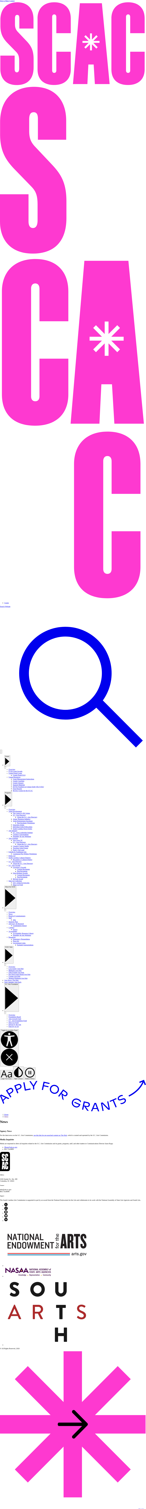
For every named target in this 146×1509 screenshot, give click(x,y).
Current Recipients (23, 869)
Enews (15, 929)
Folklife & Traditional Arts (17, 852)
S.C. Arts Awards (14, 865)
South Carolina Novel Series (22, 829)
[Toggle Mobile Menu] (1, 752)
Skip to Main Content (7, 1)
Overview (12, 769)
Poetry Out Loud (18, 850)
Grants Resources (14, 777)
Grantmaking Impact (20, 926)
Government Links (19, 943)
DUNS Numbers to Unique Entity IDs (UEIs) (28, 787)
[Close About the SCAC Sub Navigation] (5, 910)
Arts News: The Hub (11, 980)
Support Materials (19, 785)
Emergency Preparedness (21, 939)
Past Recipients (22, 871)
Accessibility (13, 931)
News (11, 914)
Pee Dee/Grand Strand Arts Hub (19, 974)
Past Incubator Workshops (26, 823)
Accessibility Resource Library (23, 933)
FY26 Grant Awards (15, 771)
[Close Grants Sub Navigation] (5, 767)
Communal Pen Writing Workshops (25, 854)
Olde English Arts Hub (16, 972)
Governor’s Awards (19, 867)
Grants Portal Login (15, 773)
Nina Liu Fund (18, 885)
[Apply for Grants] (73, 1111)
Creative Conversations (21, 834)
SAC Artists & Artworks (21, 883)
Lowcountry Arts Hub (16, 969)
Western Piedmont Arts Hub (18, 978)
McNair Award (18, 879)
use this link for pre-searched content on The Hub (50, 1135)
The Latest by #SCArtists (21, 813)
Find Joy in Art (14, 1026)
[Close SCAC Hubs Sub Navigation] (5, 965)
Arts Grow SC (18, 840)
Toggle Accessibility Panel (9, 1030)
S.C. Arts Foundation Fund (18, 1021)
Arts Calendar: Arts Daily (12, 982)
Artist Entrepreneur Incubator (23, 821)
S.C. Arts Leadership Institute (23, 833)
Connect (11, 927)
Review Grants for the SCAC (23, 791)
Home (6, 1115)
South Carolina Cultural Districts (20, 858)
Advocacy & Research (16, 924)
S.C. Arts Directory (19, 815)
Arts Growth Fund (15, 1019)
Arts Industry (13, 831)
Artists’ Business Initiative (21, 819)
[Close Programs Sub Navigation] (5, 807)
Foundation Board (15, 1017)
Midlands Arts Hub (15, 971)
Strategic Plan (13, 922)
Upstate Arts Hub (14, 976)
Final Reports (17, 789)
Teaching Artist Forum (20, 848)
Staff (10, 918)
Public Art (12, 856)
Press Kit (16, 941)
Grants (6, 603)
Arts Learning (13, 838)
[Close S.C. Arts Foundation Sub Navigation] (5, 1013)
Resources (12, 937)
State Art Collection (15, 881)
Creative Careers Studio (21, 846)
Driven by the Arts (15, 1024)
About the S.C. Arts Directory (27, 817)
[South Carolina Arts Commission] (5, 1170)
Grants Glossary (18, 783)
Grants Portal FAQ (19, 775)
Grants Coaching (18, 781)
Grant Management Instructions (23, 779)
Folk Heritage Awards (20, 873)
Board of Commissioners (17, 916)
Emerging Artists (18, 825)
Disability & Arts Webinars (22, 836)
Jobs (14, 920)
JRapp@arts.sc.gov (10, 1147)
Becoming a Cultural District (22, 860)
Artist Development (15, 811)
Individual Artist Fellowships (22, 827)
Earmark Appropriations (25, 945)
